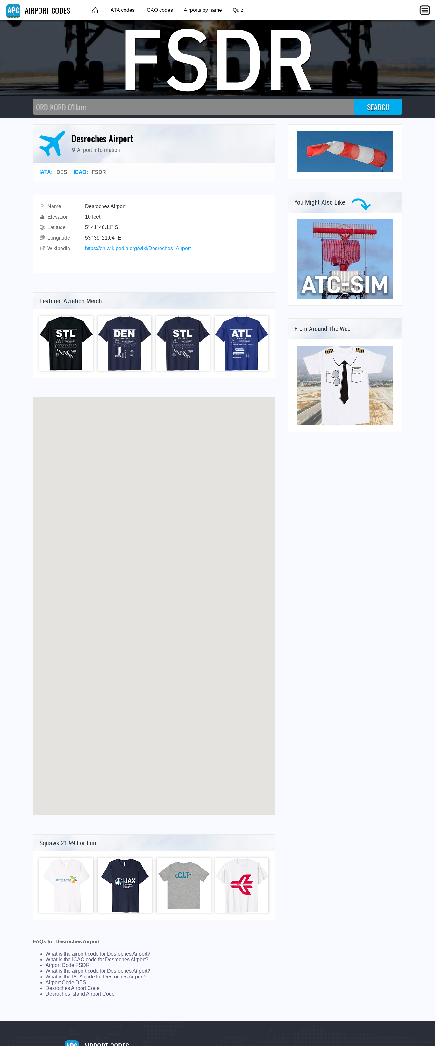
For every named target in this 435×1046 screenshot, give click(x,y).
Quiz (238, 10)
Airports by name (203, 10)
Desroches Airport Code (73, 988)
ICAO (80, 172)
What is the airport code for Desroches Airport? (98, 953)
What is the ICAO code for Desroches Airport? (97, 959)
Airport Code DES (66, 982)
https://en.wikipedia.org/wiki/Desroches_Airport (138, 248)
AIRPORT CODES (46, 10)
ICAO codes (159, 10)
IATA (45, 172)
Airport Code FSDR (68, 965)
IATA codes (122, 10)
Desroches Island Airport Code (80, 994)
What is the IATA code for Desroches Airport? (96, 976)
